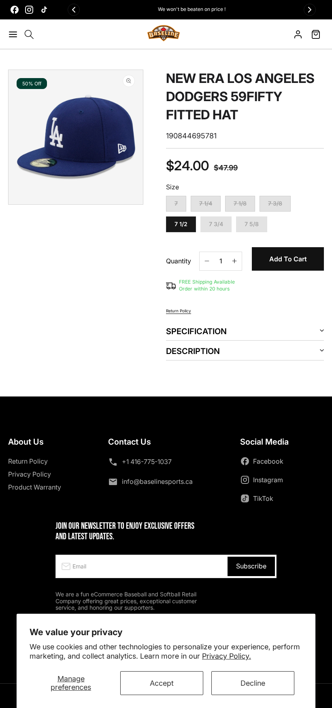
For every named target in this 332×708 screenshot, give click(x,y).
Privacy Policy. (226, 656)
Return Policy (178, 310)
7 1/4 (210, 206)
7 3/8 (279, 206)
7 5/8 (252, 223)
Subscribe (251, 566)
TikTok (263, 498)
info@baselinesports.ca (157, 481)
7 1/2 (181, 223)
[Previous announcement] (74, 10)
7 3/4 (216, 223)
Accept (162, 683)
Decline (252, 683)
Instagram (268, 480)
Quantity (178, 261)
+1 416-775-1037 (147, 462)
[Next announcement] (310, 10)
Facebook (268, 461)
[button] (14, 34)
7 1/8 (244, 206)
